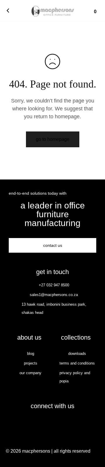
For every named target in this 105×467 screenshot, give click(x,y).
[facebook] (46, 422)
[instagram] (58, 422)
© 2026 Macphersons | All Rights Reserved (48, 451)
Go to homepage (52, 139)
